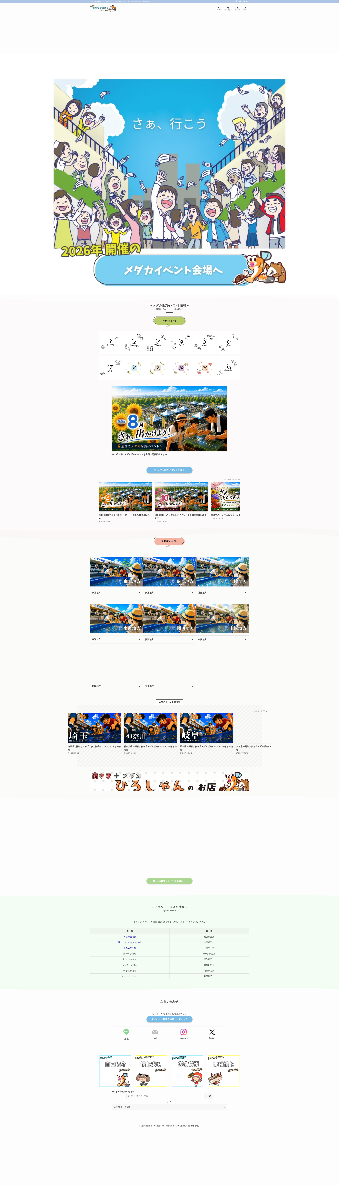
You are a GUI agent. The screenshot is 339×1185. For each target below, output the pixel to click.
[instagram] (237, 1)
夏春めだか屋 (129, 948)
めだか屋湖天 (129, 937)
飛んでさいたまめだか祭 (129, 942)
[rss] (244, 1)
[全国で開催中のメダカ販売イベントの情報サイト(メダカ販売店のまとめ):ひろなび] (103, 8)
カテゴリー (169, 1102)
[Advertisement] (169, 33)
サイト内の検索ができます (123, 1092)
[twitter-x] (233, 1)
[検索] (247, 1)
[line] (240, 1)
